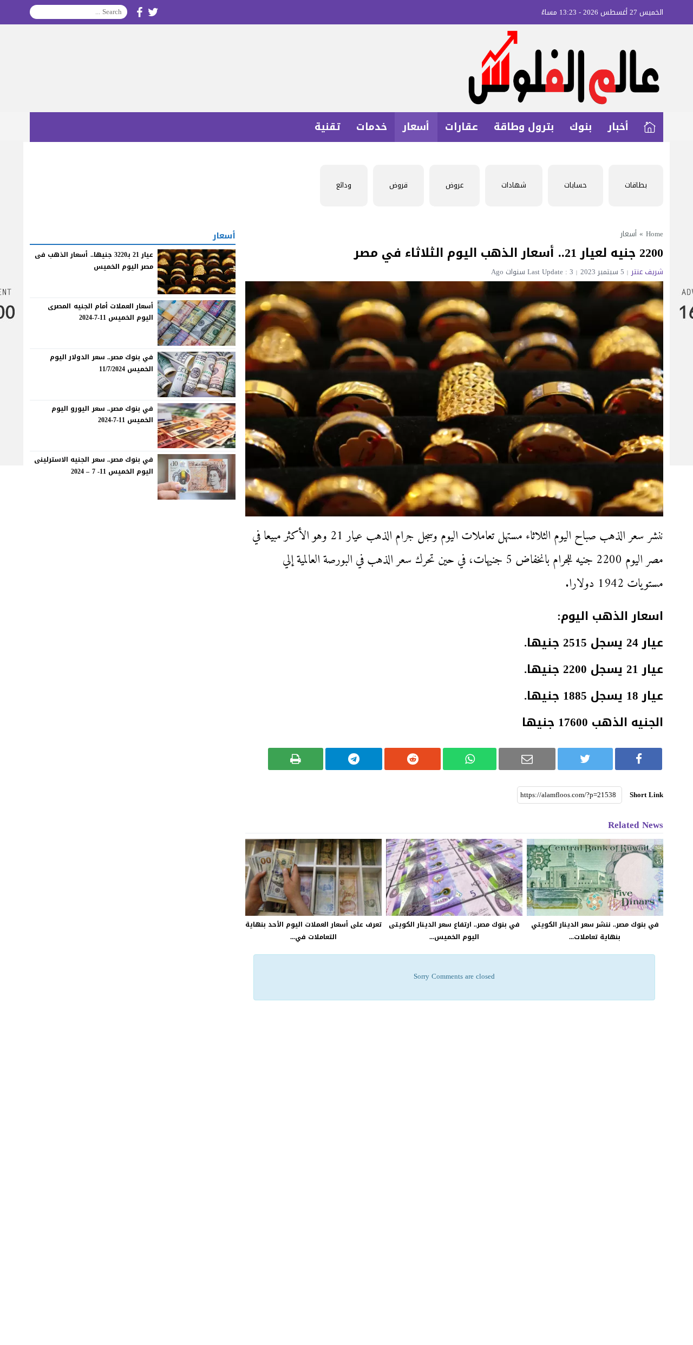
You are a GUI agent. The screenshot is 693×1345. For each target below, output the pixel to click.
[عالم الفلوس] (346, 68)
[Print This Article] (296, 759)
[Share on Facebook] (638, 759)
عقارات (461, 127)
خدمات (371, 127)
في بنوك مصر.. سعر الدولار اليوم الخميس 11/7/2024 (101, 363)
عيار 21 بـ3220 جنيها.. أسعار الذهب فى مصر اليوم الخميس (94, 261)
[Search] (38, 12)
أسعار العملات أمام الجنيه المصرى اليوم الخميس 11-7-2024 (100, 312)
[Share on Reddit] (413, 759)
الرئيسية (649, 127)
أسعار (415, 127)
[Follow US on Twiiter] (153, 12)
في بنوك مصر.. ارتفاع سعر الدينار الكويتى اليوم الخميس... (454, 931)
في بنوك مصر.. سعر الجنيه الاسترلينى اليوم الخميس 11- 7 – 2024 (93, 465)
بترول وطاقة (524, 127)
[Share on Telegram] (354, 759)
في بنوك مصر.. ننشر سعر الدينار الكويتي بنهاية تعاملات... (595, 931)
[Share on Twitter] (585, 759)
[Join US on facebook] (139, 12)
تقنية (328, 127)
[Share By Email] (527, 759)
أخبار (618, 127)
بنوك (581, 127)
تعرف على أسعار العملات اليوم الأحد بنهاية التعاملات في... (313, 931)
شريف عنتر (647, 272)
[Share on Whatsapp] (470, 759)
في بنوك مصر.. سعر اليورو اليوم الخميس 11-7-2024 (102, 414)
